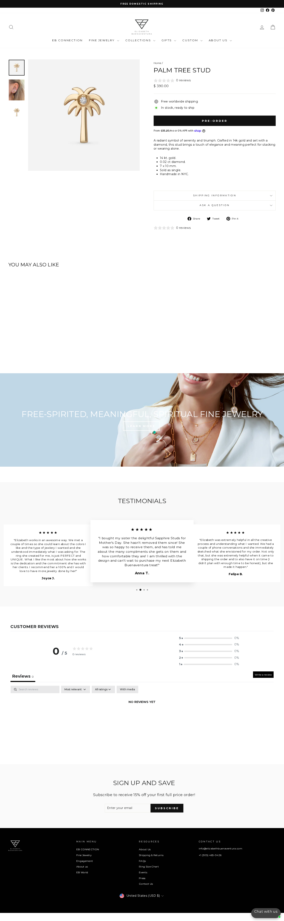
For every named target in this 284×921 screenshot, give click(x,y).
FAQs (142, 860)
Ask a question (215, 205)
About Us (219, 40)
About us (82, 866)
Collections (138, 40)
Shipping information (214, 195)
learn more (141, 426)
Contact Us (146, 883)
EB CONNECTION (67, 40)
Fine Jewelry (102, 40)
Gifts (167, 40)
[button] (209, 638)
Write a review (263, 674)
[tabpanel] (142, 716)
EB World (82, 872)
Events (143, 872)
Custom (190, 40)
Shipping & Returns (151, 855)
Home (157, 63)
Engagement (84, 860)
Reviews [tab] (23, 676)
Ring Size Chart (149, 866)
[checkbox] (127, 689)
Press (142, 878)
